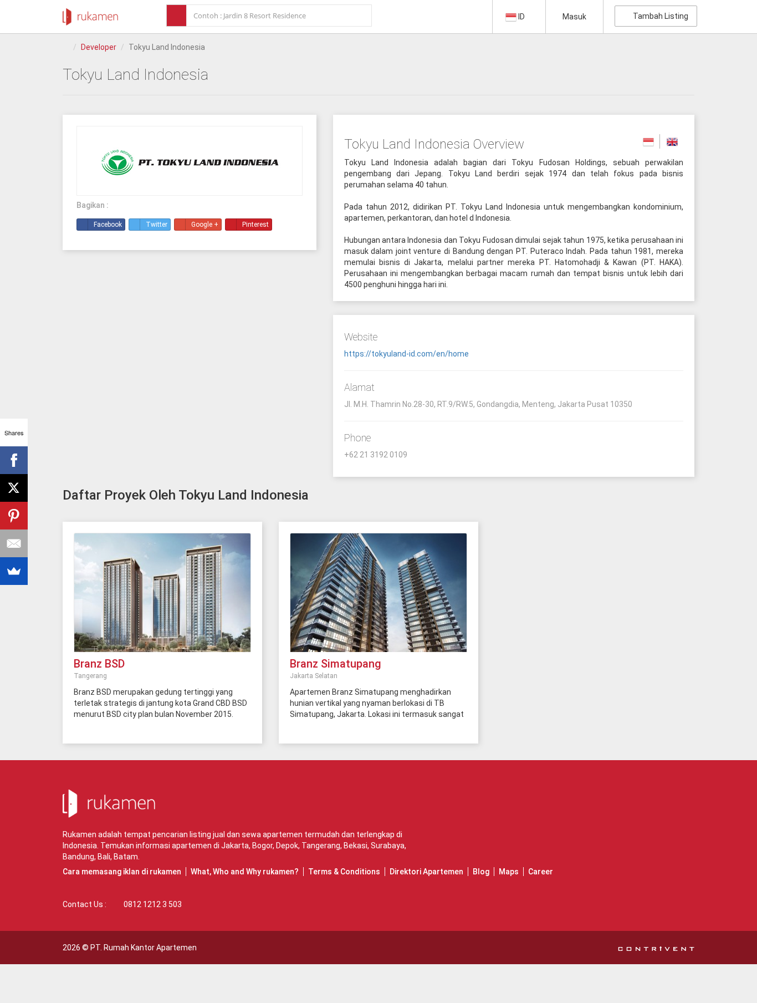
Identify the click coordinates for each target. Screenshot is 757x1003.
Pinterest (255, 224)
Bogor (262, 845)
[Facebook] (14, 460)
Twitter (156, 224)
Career (540, 871)
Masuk (574, 16)
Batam (126, 856)
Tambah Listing (659, 16)
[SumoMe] (14, 571)
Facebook (108, 224)
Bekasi (355, 845)
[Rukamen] (90, 14)
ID (521, 16)
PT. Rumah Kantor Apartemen (143, 947)
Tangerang (320, 845)
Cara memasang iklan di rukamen (122, 871)
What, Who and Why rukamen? (245, 871)
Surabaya (388, 845)
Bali (104, 856)
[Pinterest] (14, 515)
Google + (204, 224)
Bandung (78, 856)
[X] (14, 488)
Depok (287, 845)
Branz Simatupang (335, 663)
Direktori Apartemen (426, 871)
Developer (98, 47)
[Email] (14, 543)
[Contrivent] (656, 947)
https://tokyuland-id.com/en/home (406, 353)
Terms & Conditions (344, 871)
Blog (481, 871)
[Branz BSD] (162, 598)
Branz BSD (99, 663)
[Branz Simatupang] (378, 598)
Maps (509, 871)
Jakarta (235, 845)
